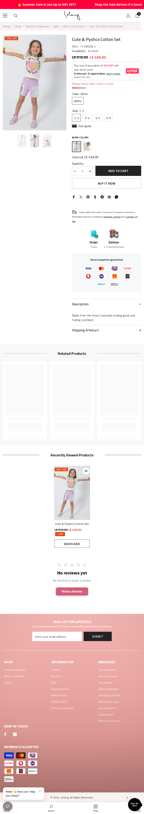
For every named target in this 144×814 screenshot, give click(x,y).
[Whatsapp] (116, 196)
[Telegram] (102, 196)
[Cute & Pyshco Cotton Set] (72, 493)
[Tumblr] (95, 196)
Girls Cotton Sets (74, 26)
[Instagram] (14, 734)
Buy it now (106, 183)
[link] (25, 419)
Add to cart (118, 171)
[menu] (5, 15)
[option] (34, 82)
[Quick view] (86, 471)
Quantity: (78, 163)
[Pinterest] (88, 196)
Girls (56, 26)
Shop (18, 26)
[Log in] (128, 16)
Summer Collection (37, 26)
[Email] (109, 196)
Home (6, 26)
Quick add (72, 544)
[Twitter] (80, 196)
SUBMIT (98, 636)
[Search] (16, 16)
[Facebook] (73, 196)
